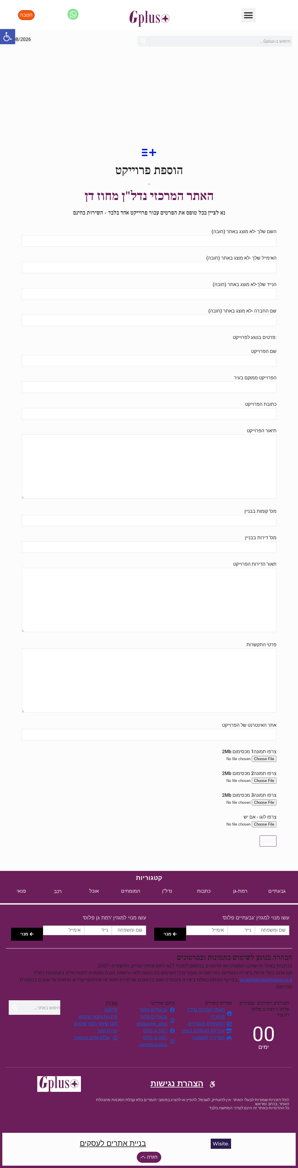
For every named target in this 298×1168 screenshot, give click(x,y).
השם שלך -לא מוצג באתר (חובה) (244, 231)
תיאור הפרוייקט (261, 430)
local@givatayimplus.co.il (266, 979)
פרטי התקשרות (261, 644)
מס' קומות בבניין (260, 511)
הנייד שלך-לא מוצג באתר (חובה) (244, 284)
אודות (112, 1003)
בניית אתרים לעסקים (113, 1143)
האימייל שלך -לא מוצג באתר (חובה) (241, 258)
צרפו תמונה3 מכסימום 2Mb (249, 795)
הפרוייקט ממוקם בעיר (255, 378)
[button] (7, 36)
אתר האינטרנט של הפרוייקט (249, 725)
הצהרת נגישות (176, 1083)
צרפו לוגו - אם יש (260, 817)
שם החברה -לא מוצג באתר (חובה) (242, 311)
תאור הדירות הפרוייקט (254, 564)
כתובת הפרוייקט (260, 404)
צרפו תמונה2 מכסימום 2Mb (249, 773)
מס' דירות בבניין (260, 537)
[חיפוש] (143, 41)
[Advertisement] (149, 96)
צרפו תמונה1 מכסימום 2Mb (249, 751)
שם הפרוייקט (263, 351)
